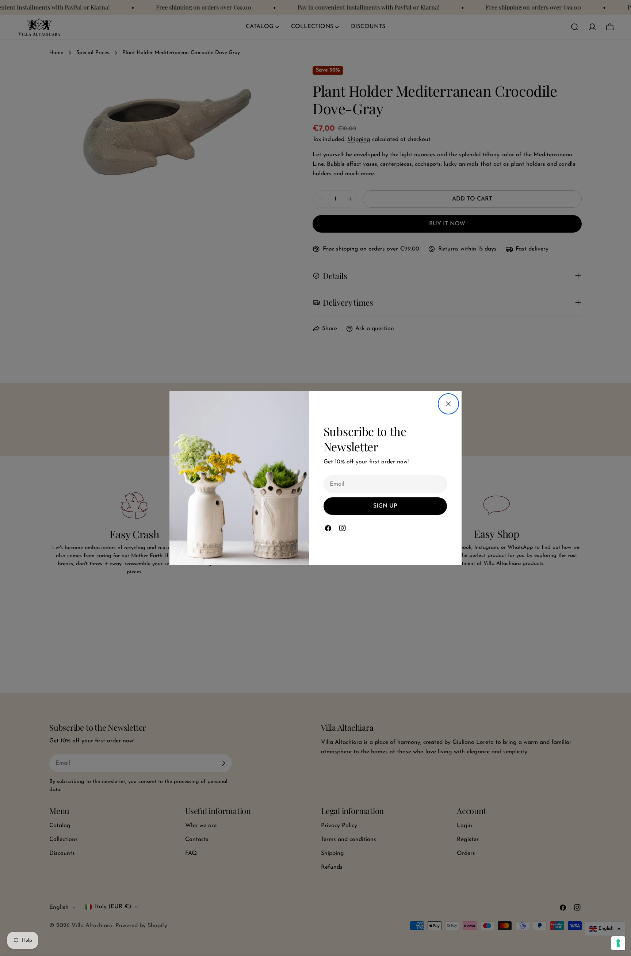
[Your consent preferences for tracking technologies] (618, 943)
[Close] (448, 404)
